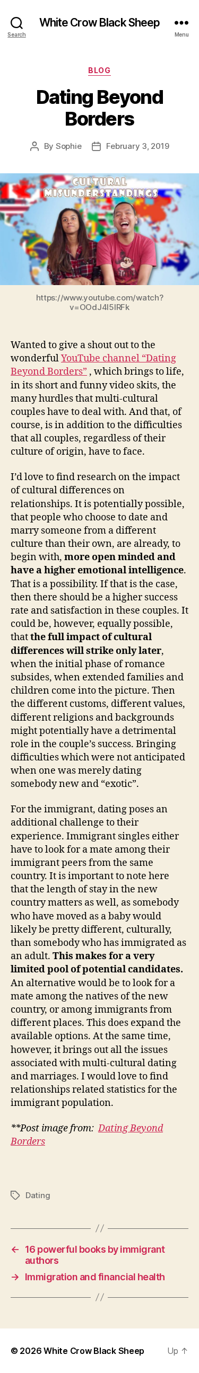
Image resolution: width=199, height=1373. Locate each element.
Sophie (68, 146)
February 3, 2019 (137, 146)
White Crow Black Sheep (99, 22)
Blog (99, 70)
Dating (37, 1195)
